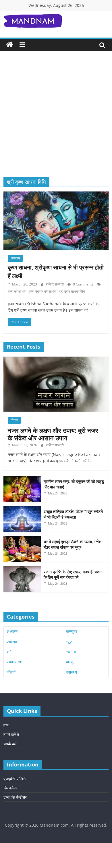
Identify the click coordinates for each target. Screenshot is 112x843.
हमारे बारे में (11, 734)
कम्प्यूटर (71, 631)
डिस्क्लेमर (10, 788)
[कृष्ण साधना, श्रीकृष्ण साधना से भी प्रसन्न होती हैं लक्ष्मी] (56, 195)
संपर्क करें (10, 743)
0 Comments (82, 284)
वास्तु (69, 661)
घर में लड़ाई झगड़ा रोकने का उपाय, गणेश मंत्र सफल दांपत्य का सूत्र (72, 544)
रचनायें (71, 651)
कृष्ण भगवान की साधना (43, 291)
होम (5, 725)
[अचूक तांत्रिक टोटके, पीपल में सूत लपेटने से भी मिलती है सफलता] (22, 509)
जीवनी (11, 672)
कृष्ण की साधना (17, 291)
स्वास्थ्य (71, 672)
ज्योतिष (12, 641)
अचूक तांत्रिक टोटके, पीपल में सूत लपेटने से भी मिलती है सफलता (73, 514)
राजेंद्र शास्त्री (55, 284)
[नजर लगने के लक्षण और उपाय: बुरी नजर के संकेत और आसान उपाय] (56, 359)
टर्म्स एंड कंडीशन (15, 797)
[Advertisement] (56, 118)
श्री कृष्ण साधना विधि (72, 291)
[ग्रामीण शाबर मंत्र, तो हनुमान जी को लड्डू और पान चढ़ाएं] (22, 479)
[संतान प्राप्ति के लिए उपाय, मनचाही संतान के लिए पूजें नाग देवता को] (22, 569)
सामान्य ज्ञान (15, 661)
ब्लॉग (10, 651)
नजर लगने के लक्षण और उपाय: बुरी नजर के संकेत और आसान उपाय (53, 434)
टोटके (14, 420)
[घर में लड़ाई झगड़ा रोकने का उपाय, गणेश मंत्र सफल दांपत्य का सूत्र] (22, 539)
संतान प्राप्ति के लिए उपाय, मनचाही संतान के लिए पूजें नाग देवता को (73, 574)
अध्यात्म (15, 258)
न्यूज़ (69, 641)
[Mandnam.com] (9, 45)
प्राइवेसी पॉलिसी (14, 778)
